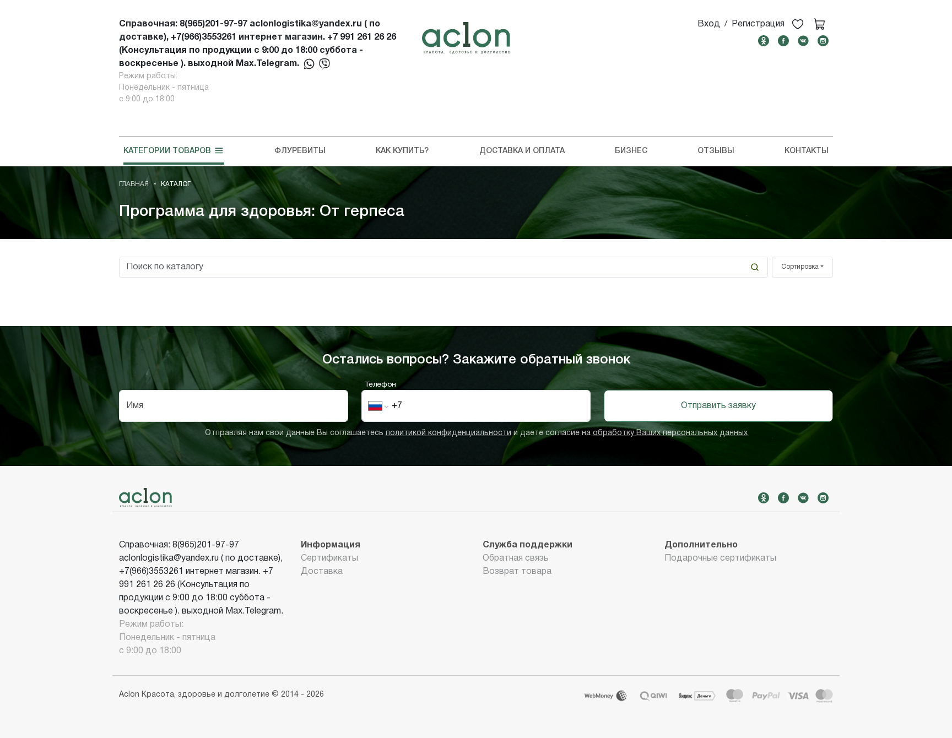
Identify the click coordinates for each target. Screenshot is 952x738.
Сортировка (800, 267)
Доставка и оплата (522, 151)
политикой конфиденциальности (448, 433)
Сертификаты (329, 558)
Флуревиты (300, 151)
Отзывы (715, 151)
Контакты (807, 151)
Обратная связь (516, 558)
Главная (134, 184)
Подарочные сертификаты (720, 558)
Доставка (322, 572)
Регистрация (758, 24)
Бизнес (631, 151)
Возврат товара (517, 572)
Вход (708, 24)
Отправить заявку (718, 406)
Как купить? (402, 151)
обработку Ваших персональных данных (670, 433)
